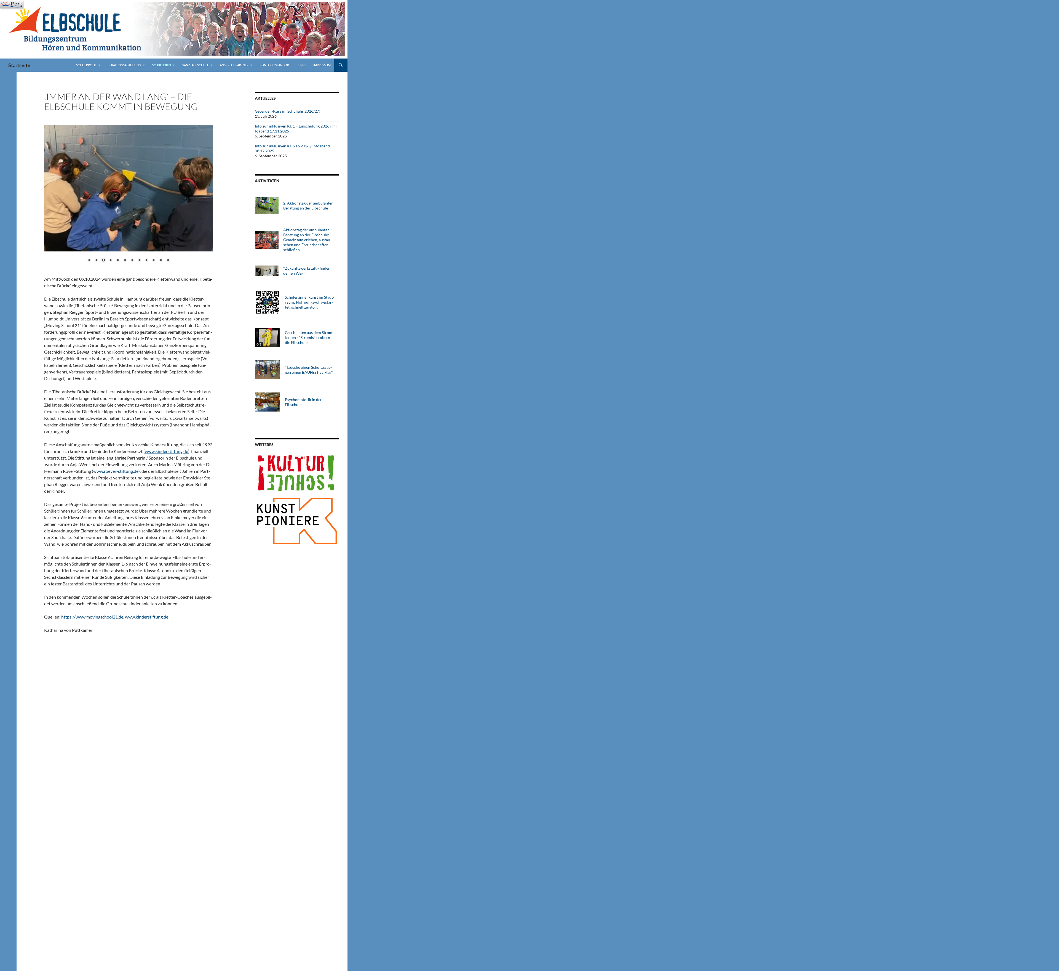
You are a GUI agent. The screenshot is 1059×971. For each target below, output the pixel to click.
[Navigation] (11, 4)
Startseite (19, 65)
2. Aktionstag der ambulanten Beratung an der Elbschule (308, 205)
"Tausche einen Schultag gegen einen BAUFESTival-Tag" (309, 370)
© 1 (258, 344)
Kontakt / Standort (275, 65)
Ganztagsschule (195, 65)
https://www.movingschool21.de (92, 616)
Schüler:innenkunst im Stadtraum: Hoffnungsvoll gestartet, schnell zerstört (309, 302)
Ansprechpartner (234, 65)
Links (302, 65)
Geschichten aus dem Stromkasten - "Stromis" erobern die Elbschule (309, 337)
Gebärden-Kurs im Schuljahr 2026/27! (287, 111)
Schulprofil (86, 65)
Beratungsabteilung (124, 65)
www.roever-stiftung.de (115, 471)
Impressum (322, 65)
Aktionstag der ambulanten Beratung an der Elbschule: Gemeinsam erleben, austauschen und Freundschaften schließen (307, 239)
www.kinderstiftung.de (166, 451)
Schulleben (161, 65)
